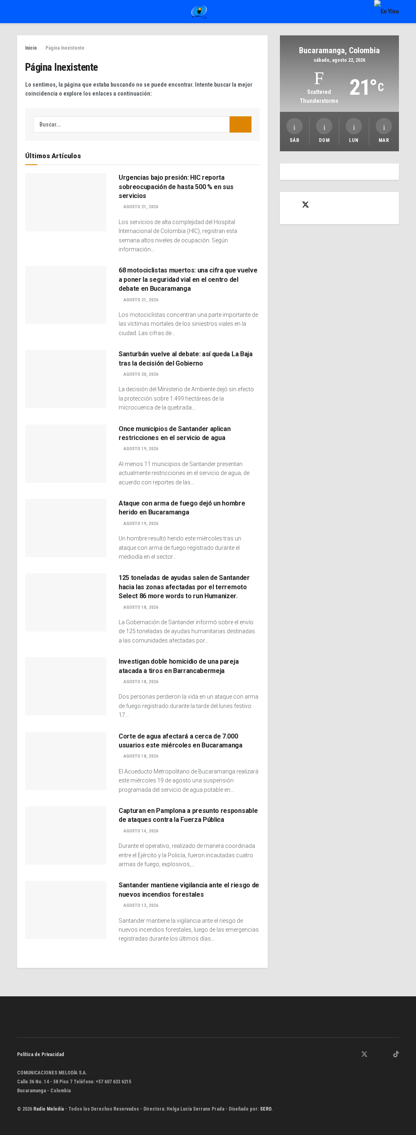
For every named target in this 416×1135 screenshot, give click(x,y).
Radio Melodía (48, 1109)
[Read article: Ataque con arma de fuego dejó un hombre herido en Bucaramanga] (65, 528)
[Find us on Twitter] (305, 205)
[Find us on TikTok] (396, 1054)
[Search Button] (240, 124)
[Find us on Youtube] (385, 1054)
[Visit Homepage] (199, 12)
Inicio (31, 48)
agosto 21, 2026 (140, 206)
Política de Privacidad (40, 1054)
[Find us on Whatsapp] (343, 1054)
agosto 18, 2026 (140, 607)
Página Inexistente (65, 48)
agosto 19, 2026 (140, 448)
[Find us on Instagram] (375, 1054)
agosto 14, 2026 (140, 831)
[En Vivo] (386, 11)
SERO (265, 1109)
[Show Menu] (20, 11)
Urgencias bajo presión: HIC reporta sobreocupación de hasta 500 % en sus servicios (176, 187)
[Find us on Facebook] (291, 205)
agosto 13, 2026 (140, 905)
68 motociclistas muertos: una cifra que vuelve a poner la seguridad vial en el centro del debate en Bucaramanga (188, 279)
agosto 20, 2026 (140, 374)
